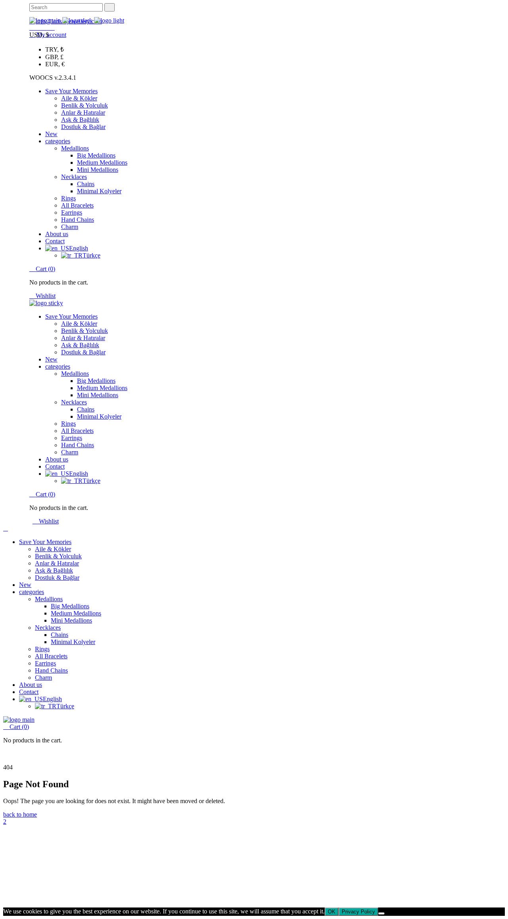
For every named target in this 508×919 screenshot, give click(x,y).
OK (331, 912)
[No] (381, 913)
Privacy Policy (97, 892)
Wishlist (45, 295)
